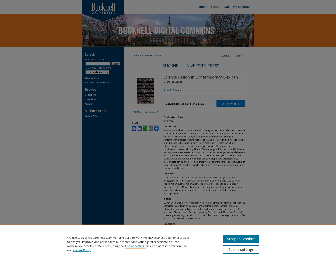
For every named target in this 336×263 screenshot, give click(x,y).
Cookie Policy (82, 250)
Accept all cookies (241, 238)
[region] (168, 244)
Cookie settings (135, 246)
